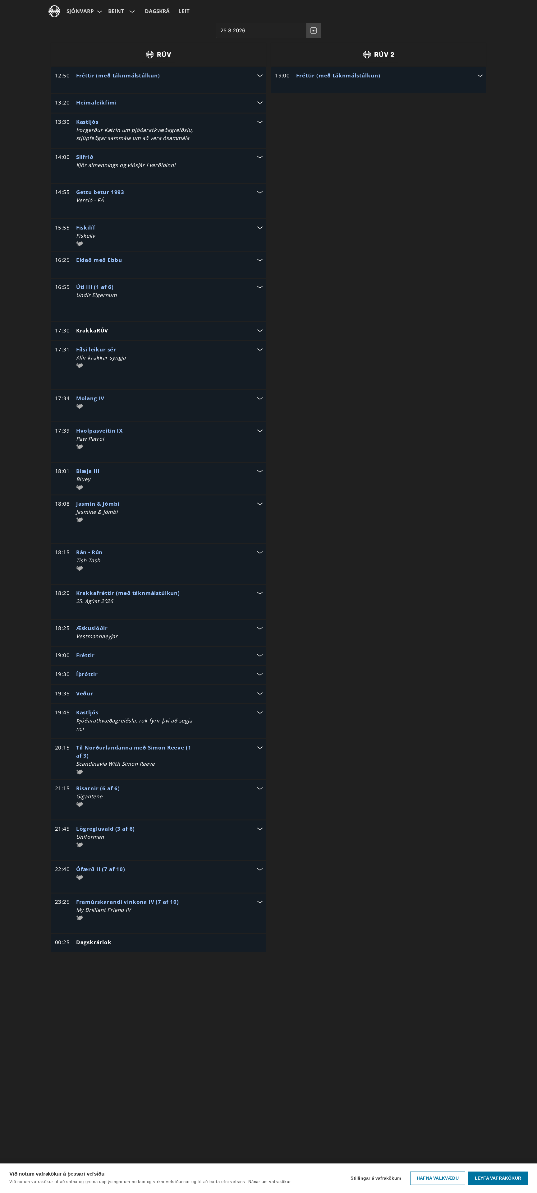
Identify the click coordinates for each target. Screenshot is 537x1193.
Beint (116, 11)
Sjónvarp (80, 11)
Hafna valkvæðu (438, 1178)
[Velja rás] (131, 11)
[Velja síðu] (98, 11)
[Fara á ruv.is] (54, 11)
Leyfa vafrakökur (498, 1178)
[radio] (158, 54)
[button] (158, 76)
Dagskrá (157, 11)
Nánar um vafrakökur (269, 1181)
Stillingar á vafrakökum (376, 1178)
